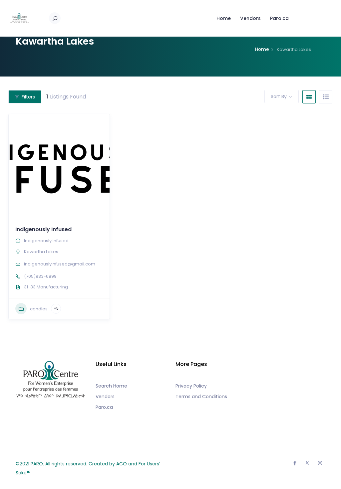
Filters (28, 96)
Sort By (279, 96)
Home (223, 18)
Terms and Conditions (201, 396)
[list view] (325, 96)
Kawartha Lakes (41, 251)
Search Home (111, 386)
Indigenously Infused (43, 229)
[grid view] (309, 96)
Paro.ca (279, 18)
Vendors (250, 18)
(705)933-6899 (40, 276)
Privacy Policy (191, 386)
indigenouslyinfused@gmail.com (59, 264)
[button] (17, 164)
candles (39, 309)
